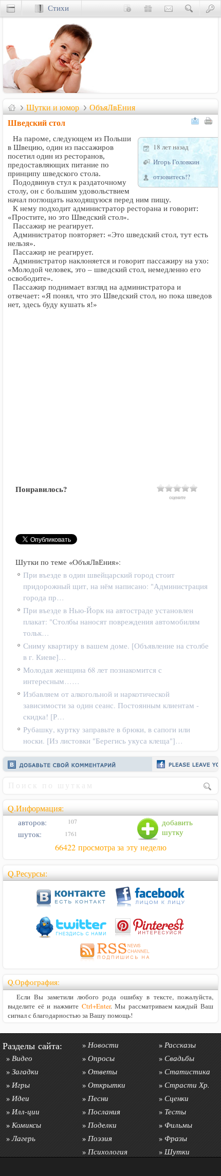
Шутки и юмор (52, 107)
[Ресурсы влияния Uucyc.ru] (12, 107)
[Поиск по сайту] (189, 8)
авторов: (31, 822)
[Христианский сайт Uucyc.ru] (54, 90)
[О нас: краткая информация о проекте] (127, 8)
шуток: (29, 834)
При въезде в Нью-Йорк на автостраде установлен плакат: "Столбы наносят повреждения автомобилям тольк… (111, 621)
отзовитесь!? (171, 176)
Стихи (56, 8)
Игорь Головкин (176, 161)
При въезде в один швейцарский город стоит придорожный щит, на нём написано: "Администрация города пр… (115, 586)
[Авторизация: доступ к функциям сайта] (210, 8)
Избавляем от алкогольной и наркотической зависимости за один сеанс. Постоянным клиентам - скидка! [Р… (111, 705)
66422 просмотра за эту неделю (111, 847)
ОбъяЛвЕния (112, 107)
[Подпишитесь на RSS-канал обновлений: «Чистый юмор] (110, 961)
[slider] (177, 488)
